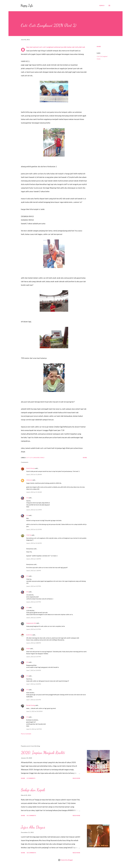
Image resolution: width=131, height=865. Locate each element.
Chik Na (28, 535)
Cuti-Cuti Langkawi (102, 56)
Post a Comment (26, 734)
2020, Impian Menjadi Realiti (43, 752)
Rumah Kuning (30, 705)
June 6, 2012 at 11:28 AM (34, 474)
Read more (76, 778)
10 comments (31, 852)
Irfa (27, 498)
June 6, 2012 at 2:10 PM (33, 617)
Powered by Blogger (66, 860)
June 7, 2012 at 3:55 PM (33, 699)
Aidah (28, 648)
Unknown (29, 480)
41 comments (31, 815)
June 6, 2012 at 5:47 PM (33, 656)
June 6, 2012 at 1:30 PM (33, 570)
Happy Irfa (27, 5)
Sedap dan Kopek (33, 790)
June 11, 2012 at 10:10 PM (34, 711)
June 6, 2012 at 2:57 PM (33, 629)
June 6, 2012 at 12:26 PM (34, 543)
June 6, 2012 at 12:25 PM (34, 529)
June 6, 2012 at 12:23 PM (34, 510)
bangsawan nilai (31, 623)
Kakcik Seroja (30, 468)
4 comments (31, 778)
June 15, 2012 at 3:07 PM (34, 729)
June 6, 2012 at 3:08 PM (33, 643)
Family (98, 59)
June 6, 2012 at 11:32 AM (34, 492)
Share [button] (99, 46)
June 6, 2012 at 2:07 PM (33, 586)
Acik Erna (29, 635)
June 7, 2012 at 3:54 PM (33, 670)
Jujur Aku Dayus (33, 827)
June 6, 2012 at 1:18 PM (33, 559)
